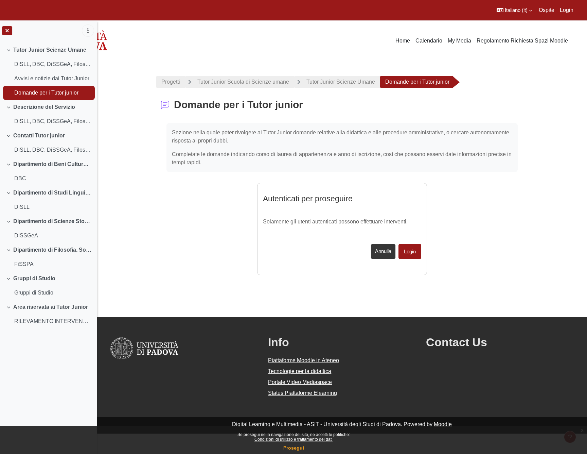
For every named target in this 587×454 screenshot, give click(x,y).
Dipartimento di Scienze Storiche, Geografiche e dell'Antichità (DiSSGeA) (52, 221)
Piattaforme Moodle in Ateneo (303, 360)
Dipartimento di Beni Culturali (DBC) (52, 164)
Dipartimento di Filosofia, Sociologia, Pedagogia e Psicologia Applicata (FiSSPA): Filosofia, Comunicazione (52, 250)
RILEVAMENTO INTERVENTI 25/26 (52, 321)
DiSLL (22, 207)
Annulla (383, 251)
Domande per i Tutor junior (46, 93)
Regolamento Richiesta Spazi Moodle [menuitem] (522, 41)
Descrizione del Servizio (44, 107)
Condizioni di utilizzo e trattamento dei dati (293, 439)
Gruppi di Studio (34, 278)
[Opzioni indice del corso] (88, 30)
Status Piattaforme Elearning (302, 393)
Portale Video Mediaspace (300, 382)
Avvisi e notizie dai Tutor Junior (51, 78)
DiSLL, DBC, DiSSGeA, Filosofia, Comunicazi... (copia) (52, 121)
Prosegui (293, 448)
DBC (20, 178)
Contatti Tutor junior (39, 135)
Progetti (170, 82)
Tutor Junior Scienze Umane (49, 50)
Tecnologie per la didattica (299, 371)
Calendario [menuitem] (428, 41)
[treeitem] (48, 71)
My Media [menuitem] (459, 41)
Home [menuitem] (402, 41)
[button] (514, 10)
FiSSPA (24, 264)
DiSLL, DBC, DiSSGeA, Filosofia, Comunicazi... (52, 64)
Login (566, 10)
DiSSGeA (26, 235)
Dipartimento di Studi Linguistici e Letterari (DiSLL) (52, 193)
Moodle (443, 424)
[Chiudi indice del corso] (7, 30)
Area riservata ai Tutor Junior (50, 307)
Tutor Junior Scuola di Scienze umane (243, 82)
